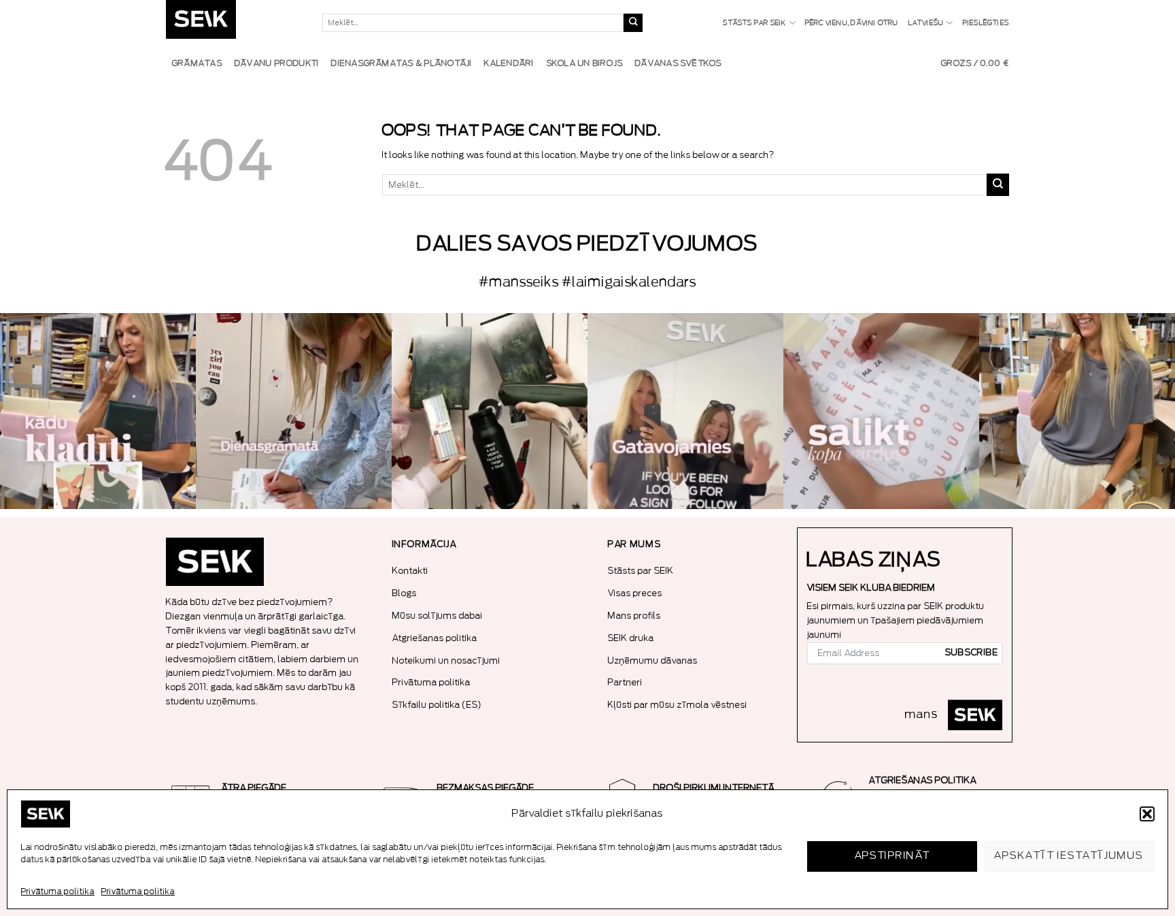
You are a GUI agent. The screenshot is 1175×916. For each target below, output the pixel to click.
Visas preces (635, 593)
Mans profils (634, 615)
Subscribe (971, 653)
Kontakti (410, 570)
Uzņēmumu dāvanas (653, 660)
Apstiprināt (892, 856)
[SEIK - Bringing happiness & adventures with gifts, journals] (234, 23)
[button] (1147, 814)
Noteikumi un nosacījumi (446, 660)
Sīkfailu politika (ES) (437, 704)
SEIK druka (631, 638)
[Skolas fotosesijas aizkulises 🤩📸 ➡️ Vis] (685, 411)
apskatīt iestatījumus (1068, 856)
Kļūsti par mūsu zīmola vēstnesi (677, 704)
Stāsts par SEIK (754, 23)
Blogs (404, 593)
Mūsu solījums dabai (437, 615)
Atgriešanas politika (434, 638)
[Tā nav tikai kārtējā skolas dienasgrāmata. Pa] (294, 411)
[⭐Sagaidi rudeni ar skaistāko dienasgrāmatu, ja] (490, 411)
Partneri (625, 682)
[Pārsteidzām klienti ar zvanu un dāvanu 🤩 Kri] (1077, 411)
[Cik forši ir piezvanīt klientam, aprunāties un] (98, 411)
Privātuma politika (58, 891)
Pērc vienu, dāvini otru (852, 23)
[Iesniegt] (633, 23)
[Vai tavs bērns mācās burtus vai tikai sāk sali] (881, 411)
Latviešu (926, 23)
